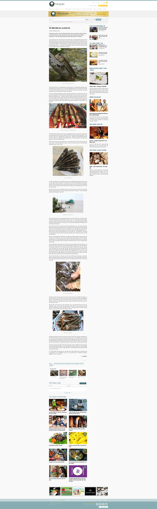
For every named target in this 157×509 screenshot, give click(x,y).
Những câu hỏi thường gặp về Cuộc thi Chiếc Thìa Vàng (102, 46)
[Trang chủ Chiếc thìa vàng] (56, 6)
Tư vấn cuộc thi (96, 43)
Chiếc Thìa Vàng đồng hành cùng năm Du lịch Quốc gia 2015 (103, 28)
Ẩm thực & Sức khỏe (87, 9)
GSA (73, 363)
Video (94, 9)
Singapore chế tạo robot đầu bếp (56, 462)
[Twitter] (99, 3)
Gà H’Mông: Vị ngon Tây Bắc (55, 445)
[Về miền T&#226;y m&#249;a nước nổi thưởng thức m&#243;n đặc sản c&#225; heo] (63, 375)
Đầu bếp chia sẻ (96, 124)
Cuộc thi (57, 9)
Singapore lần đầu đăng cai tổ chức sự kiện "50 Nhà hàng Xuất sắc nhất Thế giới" (77, 480)
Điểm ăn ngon (68, 9)
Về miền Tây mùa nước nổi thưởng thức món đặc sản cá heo (63, 377)
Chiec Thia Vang (68, 363)
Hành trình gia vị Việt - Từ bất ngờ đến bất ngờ (103, 36)
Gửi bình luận (83, 383)
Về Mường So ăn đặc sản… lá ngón (72, 377)
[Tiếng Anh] (93, 3)
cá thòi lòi (77, 363)
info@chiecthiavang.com (90, 503)
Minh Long (60, 21)
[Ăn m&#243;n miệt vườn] (54, 375)
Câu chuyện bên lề (97, 26)
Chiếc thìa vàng (69, 21)
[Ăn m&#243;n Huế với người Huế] (82, 375)
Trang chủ (51, 9)
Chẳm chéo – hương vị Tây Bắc (98, 86)
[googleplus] (101, 3)
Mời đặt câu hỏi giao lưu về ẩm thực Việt (102, 53)
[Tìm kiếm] (107, 3)
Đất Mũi (51, 365)
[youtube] (104, 3)
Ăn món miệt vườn (53, 376)
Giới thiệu (99, 9)
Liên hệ (104, 9)
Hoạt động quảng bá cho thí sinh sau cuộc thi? (102, 61)
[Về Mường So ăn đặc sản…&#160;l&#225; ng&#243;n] (73, 375)
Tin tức (62, 9)
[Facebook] (96, 3)
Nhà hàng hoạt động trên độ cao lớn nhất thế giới (99, 114)
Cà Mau (81, 363)
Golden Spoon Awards (58, 363)
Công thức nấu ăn (77, 9)
